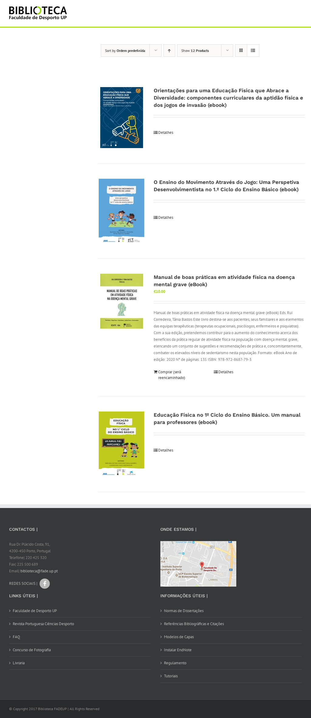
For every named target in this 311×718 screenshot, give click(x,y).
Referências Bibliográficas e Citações (194, 623)
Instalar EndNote (178, 649)
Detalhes (165, 132)
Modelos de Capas (179, 636)
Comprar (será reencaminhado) (171, 375)
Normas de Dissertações (183, 610)
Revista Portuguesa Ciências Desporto (43, 623)
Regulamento (175, 663)
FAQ (16, 636)
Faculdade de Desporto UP (35, 610)
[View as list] (253, 50)
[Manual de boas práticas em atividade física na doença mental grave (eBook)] (121, 301)
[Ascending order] (169, 50)
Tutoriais (171, 676)
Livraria (19, 663)
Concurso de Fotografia (32, 649)
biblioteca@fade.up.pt (39, 571)
